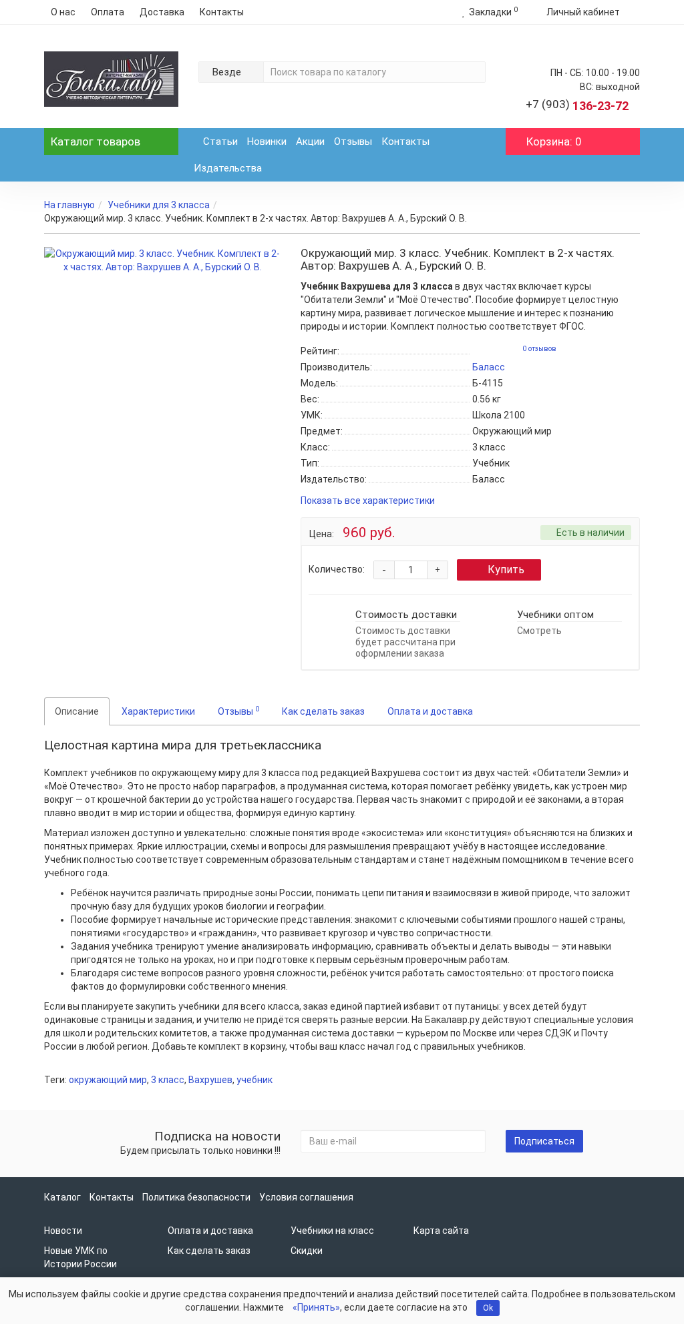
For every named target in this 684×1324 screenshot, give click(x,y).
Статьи (220, 141)
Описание (77, 711)
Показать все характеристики (368, 501)
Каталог (95, 141)
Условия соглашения (306, 1197)
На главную (69, 205)
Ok (488, 1308)
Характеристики (158, 711)
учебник (254, 1079)
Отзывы (353, 141)
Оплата (107, 12)
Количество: (337, 569)
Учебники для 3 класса (159, 205)
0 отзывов (539, 348)
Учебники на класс (332, 1230)
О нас (63, 12)
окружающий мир (108, 1079)
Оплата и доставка (430, 711)
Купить (506, 569)
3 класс (167, 1079)
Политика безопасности (196, 1197)
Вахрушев (210, 1079)
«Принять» (316, 1307)
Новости (63, 1230)
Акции (310, 141)
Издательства (228, 168)
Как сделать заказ (323, 711)
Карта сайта (441, 1230)
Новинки (267, 141)
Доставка (162, 12)
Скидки (307, 1250)
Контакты (222, 12)
